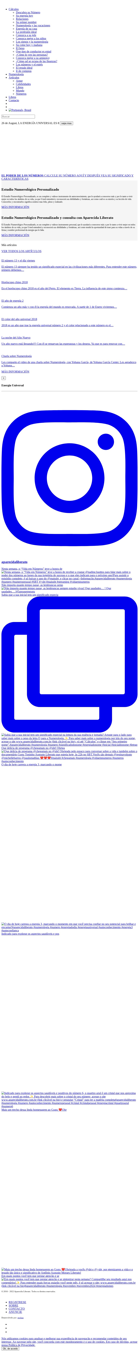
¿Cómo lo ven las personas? (32, 54)
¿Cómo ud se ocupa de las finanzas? (36, 61)
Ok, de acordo (10, 1348)
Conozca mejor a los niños (31, 38)
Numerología (16, 74)
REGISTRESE (17, 1302)
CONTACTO (17, 1308)
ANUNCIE (15, 1311)
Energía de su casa (26, 28)
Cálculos (14, 9)
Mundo (20, 90)
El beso (20, 48)
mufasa (21, 1318)
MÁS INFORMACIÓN (15, 207)
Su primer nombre (26, 22)
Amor (19, 80)
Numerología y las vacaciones (33, 25)
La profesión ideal (26, 31)
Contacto (14, 100)
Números (21, 93)
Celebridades (23, 84)
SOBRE (13, 1305)
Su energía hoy (24, 15)
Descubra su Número (28, 12)
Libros (19, 87)
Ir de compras (23, 71)
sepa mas (66, 123)
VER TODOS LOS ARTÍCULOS (21, 251)
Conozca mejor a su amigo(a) (32, 58)
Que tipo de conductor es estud (33, 51)
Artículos (14, 77)
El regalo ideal (24, 67)
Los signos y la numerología (32, 41)
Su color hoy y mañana (29, 44)
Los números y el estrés (29, 64)
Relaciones (22, 18)
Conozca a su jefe (26, 35)
